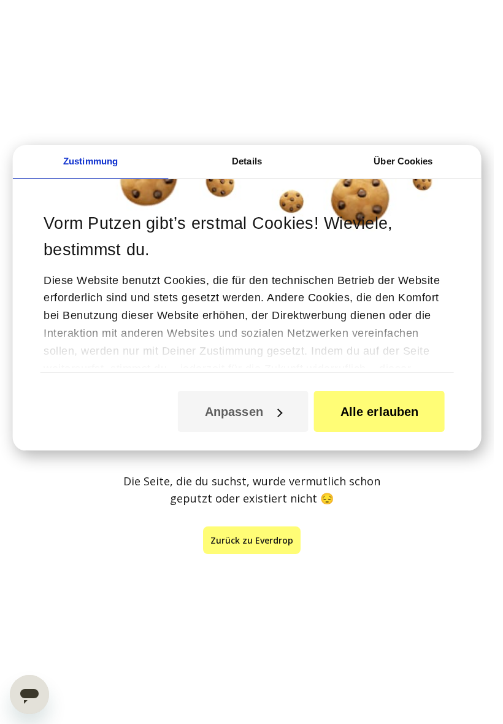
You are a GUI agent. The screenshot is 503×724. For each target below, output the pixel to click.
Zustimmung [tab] (90, 161)
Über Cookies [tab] (403, 161)
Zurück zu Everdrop (251, 540)
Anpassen (234, 411)
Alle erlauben (379, 411)
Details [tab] (247, 161)
